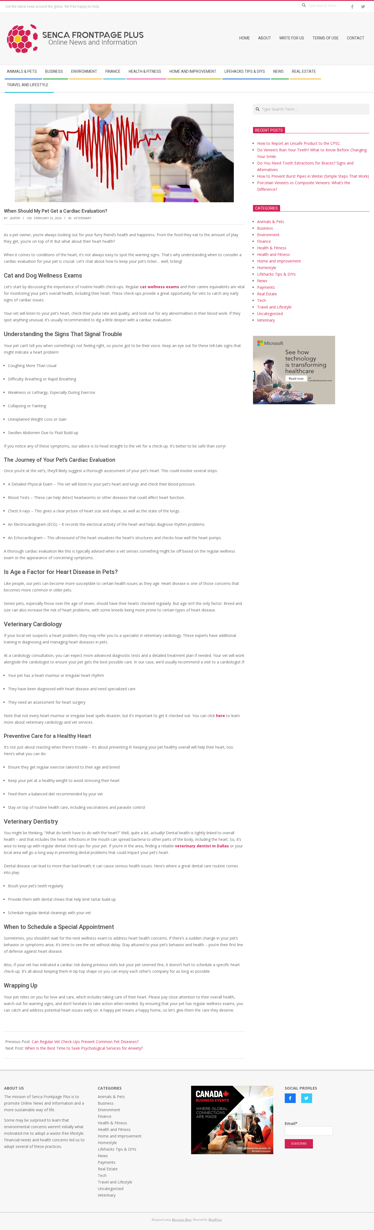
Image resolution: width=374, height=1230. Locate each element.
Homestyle (266, 267)
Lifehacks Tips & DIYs (276, 274)
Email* (291, 1123)
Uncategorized (270, 313)
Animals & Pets (270, 221)
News (262, 280)
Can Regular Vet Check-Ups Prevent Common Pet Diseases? (85, 1041)
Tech (261, 300)
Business (265, 228)
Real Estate (267, 293)
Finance (264, 241)
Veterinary (82, 218)
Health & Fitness (271, 247)
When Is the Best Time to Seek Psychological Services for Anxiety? (84, 1048)
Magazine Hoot (181, 1219)
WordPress (214, 1219)
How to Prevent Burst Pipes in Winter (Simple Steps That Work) (313, 176)
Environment (268, 234)
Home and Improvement (279, 261)
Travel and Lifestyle (274, 307)
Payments (266, 287)
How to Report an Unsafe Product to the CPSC (298, 143)
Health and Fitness (273, 254)
